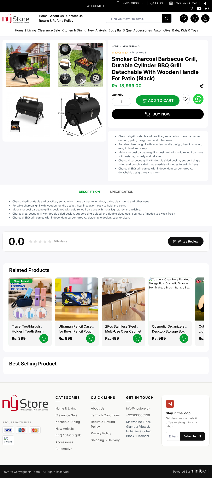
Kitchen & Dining (74, 30)
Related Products (29, 270)
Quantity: (118, 94)
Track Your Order (185, 3)
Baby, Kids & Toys (185, 30)
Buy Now (161, 114)
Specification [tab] (121, 192)
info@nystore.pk (138, 408)
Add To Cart (160, 100)
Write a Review (188, 241)
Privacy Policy (101, 433)
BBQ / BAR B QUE (68, 435)
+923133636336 (132, 3)
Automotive (162, 30)
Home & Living (25, 30)
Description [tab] (89, 192)
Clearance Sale (49, 30)
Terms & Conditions (105, 415)
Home (43, 16)
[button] (183, 18)
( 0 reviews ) (138, 52)
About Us (57, 16)
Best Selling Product (33, 364)
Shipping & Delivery (105, 440)
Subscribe (190, 436)
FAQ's (158, 3)
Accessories (142, 30)
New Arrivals (97, 30)
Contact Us (74, 16)
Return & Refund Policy (56, 21)
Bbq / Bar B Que (120, 30)
